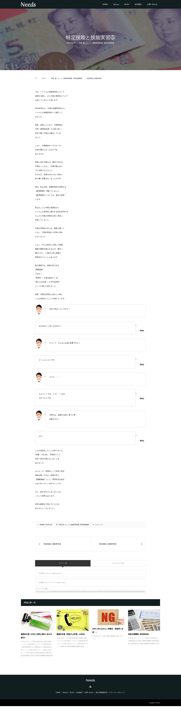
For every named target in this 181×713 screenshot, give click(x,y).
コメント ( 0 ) (63, 563)
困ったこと (87, 43)
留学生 (33, 655)
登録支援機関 (40, 655)
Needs (90, 680)
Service (116, 4)
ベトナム (24, 644)
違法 (157, 643)
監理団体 (152, 643)
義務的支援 (49, 655)
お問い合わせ (152, 4)
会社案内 (138, 4)
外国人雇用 (29, 653)
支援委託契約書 (39, 653)
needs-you (48, 524)
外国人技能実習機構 (144, 641)
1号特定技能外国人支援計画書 (41, 641)
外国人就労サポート (35, 650)
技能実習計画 (134, 643)
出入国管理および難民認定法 (41, 647)
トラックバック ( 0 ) (118, 563)
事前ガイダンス (36, 644)
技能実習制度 (98, 43)
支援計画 (48, 653)
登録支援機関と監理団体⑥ (138, 634)
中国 (80, 43)
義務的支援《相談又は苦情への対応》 (71, 634)
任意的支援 (46, 644)
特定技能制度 (109, 43)
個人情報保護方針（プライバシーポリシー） (110, 692)
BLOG (126, 4)
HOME (105, 4)
